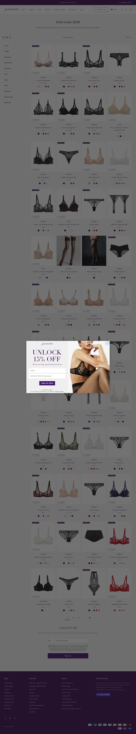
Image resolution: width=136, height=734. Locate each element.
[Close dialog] (107, 343)
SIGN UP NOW (47, 383)
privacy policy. (59, 391)
